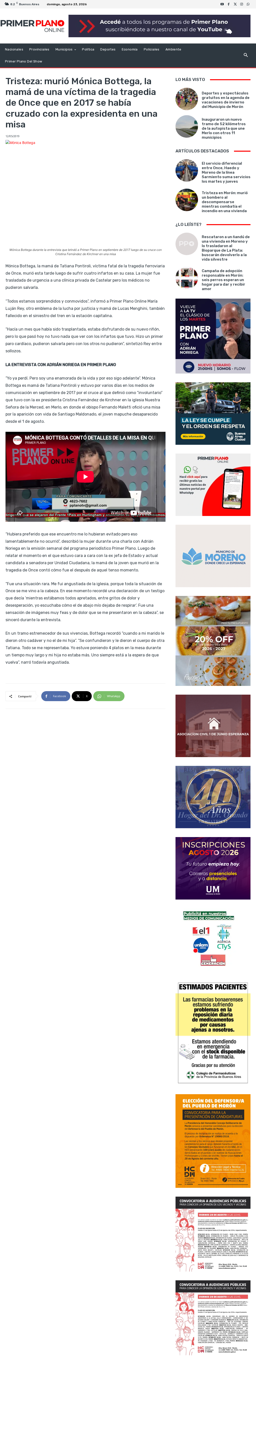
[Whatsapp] (248, 4)
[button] (246, 55)
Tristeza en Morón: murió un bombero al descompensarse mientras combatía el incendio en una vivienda (225, 202)
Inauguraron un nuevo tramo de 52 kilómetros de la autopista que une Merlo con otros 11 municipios (224, 128)
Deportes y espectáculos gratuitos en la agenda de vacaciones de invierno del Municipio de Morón (226, 100)
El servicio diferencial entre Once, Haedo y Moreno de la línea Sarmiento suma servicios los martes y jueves (226, 172)
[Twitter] (235, 4)
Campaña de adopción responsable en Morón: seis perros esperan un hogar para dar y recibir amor (223, 280)
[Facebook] (229, 4)
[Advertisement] (213, 1395)
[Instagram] (241, 4)
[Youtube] (222, 4)
